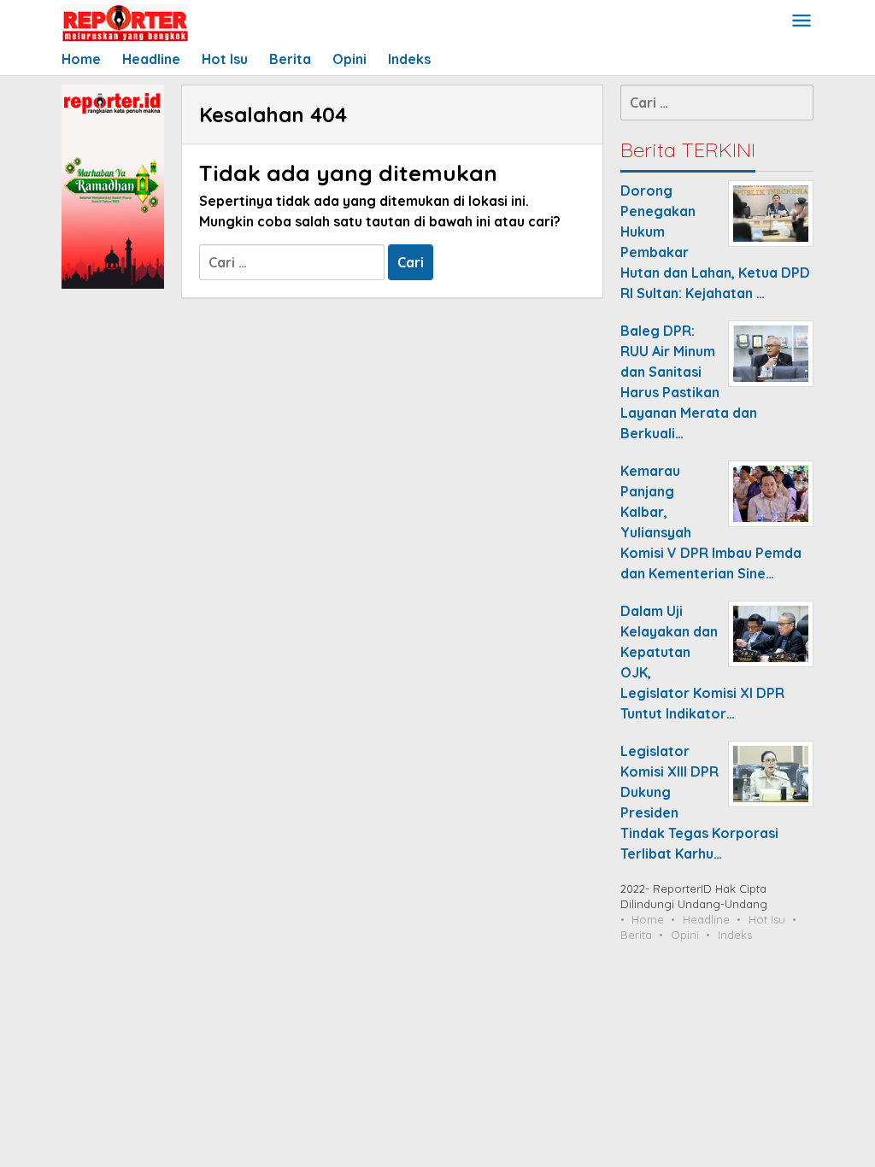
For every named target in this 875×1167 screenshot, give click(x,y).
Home (647, 919)
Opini (685, 934)
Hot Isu (767, 919)
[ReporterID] (125, 22)
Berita (636, 934)
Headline (706, 919)
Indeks (735, 934)
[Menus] (801, 21)
